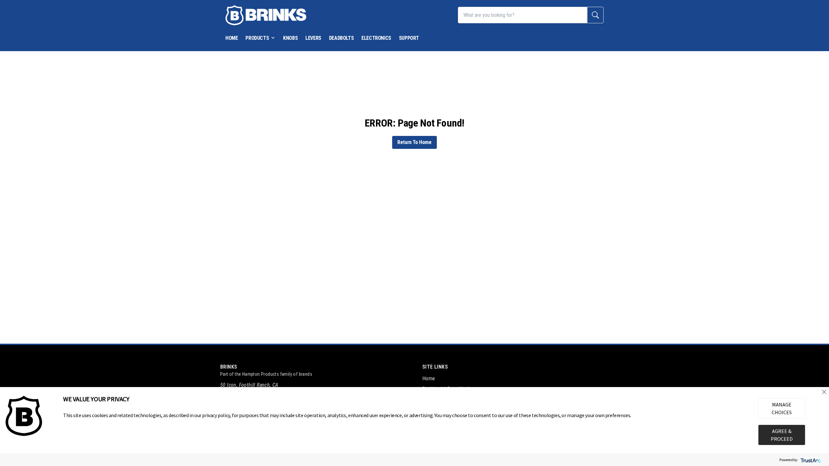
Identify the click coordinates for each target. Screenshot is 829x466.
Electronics (376, 38)
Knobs (290, 38)
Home (231, 38)
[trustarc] (810, 459)
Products (257, 38)
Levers (313, 38)
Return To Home (414, 142)
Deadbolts (341, 38)
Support (409, 38)
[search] (595, 15)
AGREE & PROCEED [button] (782, 435)
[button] (824, 392)
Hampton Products (260, 374)
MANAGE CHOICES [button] (782, 408)
